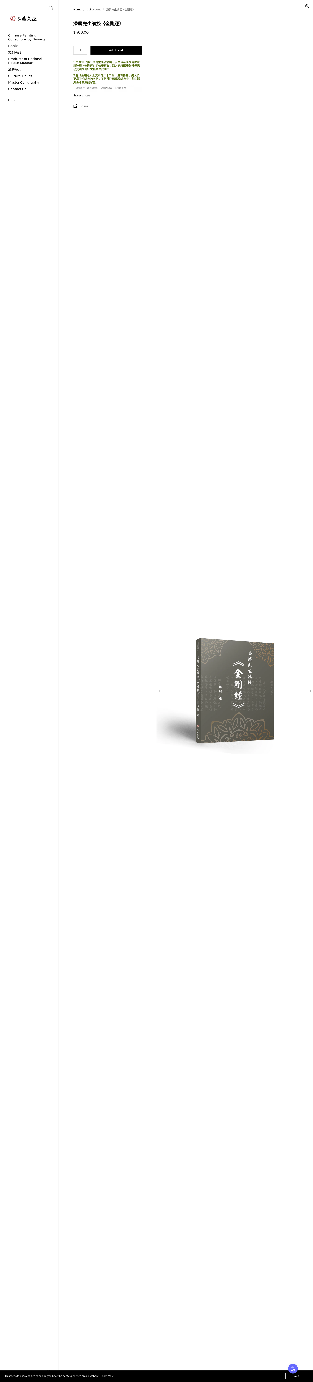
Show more (81, 95)
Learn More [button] (107, 1376)
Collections (94, 9)
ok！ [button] (296, 1376)
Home (77, 9)
